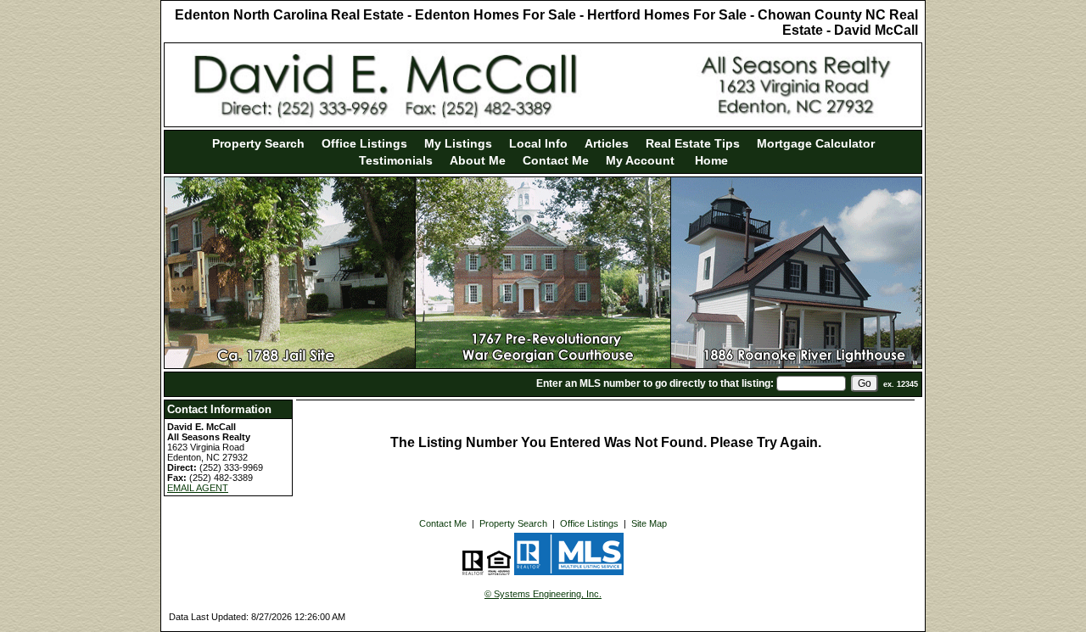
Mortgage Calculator (816, 143)
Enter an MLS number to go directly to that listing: (655, 383)
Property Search (258, 143)
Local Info (538, 143)
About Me (478, 160)
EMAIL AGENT (197, 488)
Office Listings (364, 143)
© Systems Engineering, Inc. (543, 594)
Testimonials (396, 160)
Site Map (649, 523)
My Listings (458, 143)
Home (709, 160)
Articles (607, 143)
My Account (640, 160)
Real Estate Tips (693, 143)
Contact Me (556, 160)
